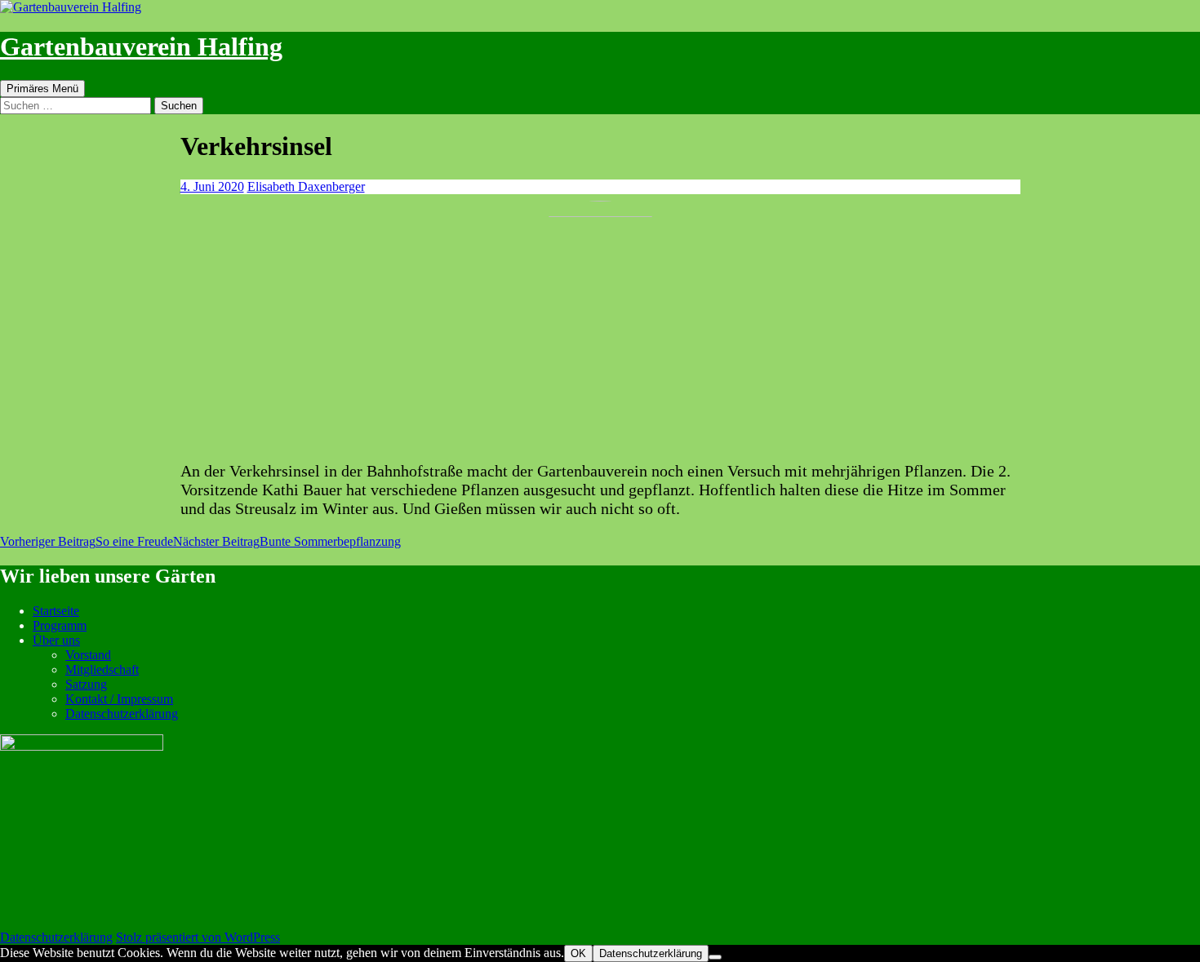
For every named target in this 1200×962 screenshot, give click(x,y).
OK (578, 953)
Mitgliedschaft (102, 669)
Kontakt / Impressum (119, 699)
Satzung (86, 684)
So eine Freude (86, 541)
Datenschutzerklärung (121, 713)
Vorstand (88, 655)
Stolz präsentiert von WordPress (198, 937)
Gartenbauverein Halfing (141, 46)
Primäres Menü (42, 88)
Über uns (56, 640)
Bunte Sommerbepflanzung (287, 541)
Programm (60, 625)
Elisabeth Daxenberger (306, 186)
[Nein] (715, 957)
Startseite (56, 611)
